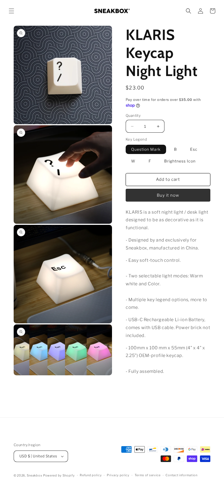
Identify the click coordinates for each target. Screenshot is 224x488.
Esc (194, 149)
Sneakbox (34, 475)
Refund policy (91, 475)
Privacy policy (118, 475)
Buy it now (168, 195)
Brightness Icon (180, 161)
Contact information (181, 475)
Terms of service (148, 475)
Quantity (133, 115)
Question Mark (146, 149)
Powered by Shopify (59, 475)
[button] (11, 11)
